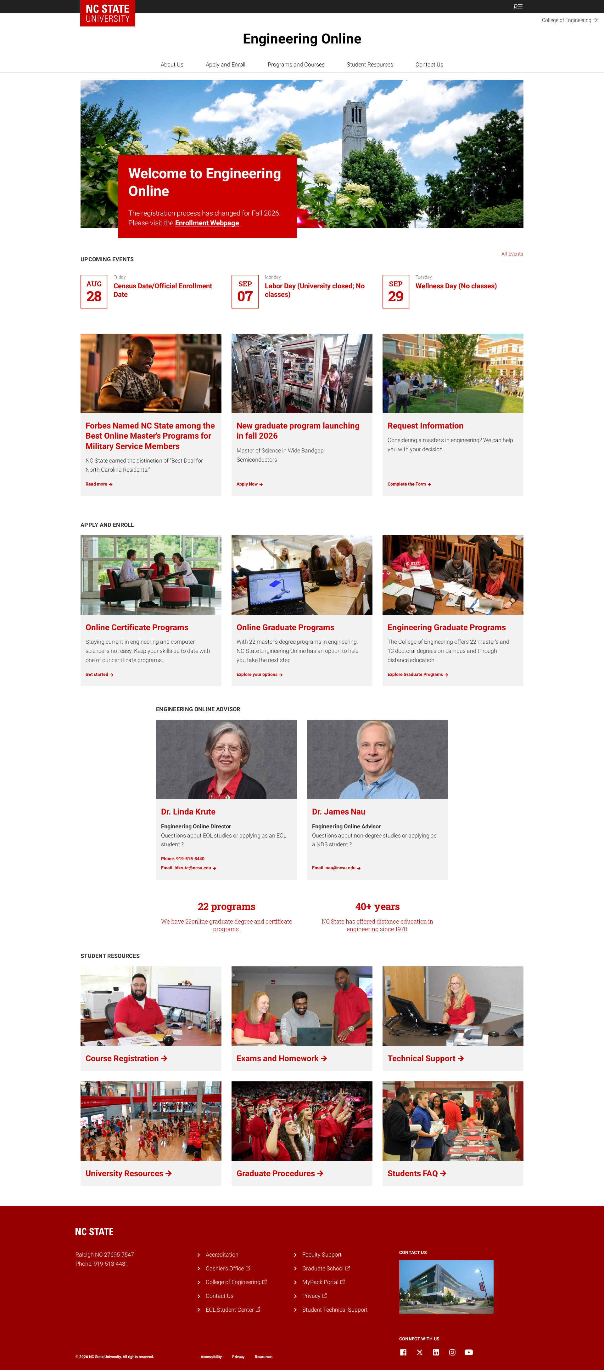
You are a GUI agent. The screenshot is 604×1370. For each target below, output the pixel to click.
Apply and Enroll (225, 64)
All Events (512, 254)
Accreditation (222, 1254)
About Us (172, 64)
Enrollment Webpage (207, 223)
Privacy (238, 1357)
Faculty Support (322, 1254)
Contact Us (429, 64)
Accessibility (211, 1357)
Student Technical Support (335, 1309)
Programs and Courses (296, 64)
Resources (263, 1357)
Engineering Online (302, 39)
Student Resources (370, 64)
